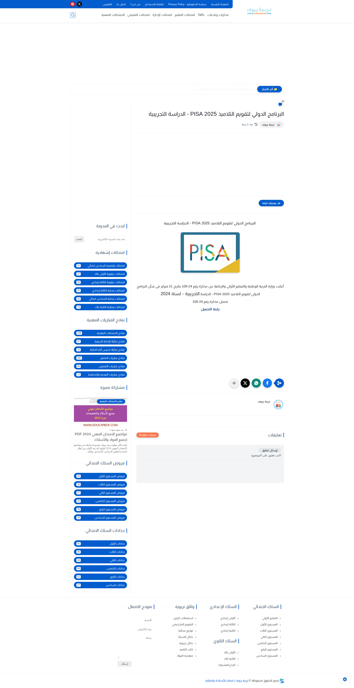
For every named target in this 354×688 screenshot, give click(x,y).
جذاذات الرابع (101, 576)
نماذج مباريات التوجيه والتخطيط (101, 374)
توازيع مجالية (186, 630)
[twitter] (79, 4)
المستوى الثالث (269, 630)
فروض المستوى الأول (101, 476)
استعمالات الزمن (183, 618)
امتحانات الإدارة (162, 15)
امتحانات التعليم (185, 15)
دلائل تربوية (186, 643)
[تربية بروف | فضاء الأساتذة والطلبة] (259, 11)
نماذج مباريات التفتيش (101, 366)
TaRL (201, 15)
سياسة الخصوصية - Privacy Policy (187, 4)
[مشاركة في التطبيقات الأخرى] (234, 383)
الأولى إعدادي (228, 618)
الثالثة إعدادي (228, 624)
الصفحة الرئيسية (219, 4)
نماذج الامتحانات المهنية (101, 333)
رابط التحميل (210, 309)
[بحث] (73, 15)
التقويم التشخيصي (183, 624)
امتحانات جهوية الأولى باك (101, 273)
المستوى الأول (269, 624)
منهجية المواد (185, 655)
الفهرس (107, 4)
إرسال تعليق (269, 450)
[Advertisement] (177, 55)
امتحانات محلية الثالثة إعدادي (101, 290)
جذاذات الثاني (101, 560)
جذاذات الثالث (101, 551)
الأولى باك (230, 652)
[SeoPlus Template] (282, 680)
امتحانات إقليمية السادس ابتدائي (101, 265)
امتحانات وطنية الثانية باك (101, 307)
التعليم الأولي (270, 618)
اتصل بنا (121, 4)
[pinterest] (72, 4)
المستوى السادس (267, 655)
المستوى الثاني (269, 636)
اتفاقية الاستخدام (154, 4)
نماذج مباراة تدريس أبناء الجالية (101, 349)
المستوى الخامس (267, 643)
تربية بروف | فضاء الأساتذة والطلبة (226, 680)
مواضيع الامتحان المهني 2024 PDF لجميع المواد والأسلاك (101, 437)
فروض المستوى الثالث (101, 484)
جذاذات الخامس (101, 568)
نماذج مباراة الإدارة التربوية (101, 341)
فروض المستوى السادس (101, 517)
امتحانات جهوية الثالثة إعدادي (101, 282)
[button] (267, 383)
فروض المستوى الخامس (101, 501)
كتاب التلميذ (186, 649)
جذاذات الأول (101, 543)
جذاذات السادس (101, 585)
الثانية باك (230, 658)
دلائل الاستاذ (186, 636)
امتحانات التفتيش (138, 15)
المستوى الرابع (269, 649)
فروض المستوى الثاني (101, 492)
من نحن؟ (135, 4)
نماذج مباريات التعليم (101, 357)
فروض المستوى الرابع (101, 509)
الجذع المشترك (227, 664)
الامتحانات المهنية (113, 15)
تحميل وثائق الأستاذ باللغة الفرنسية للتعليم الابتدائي (223, 89)
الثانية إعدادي (228, 630)
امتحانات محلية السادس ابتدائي (101, 298)
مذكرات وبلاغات (218, 15)
